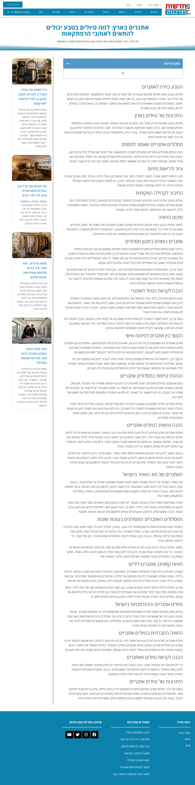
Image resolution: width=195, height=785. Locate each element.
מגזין (188, 745)
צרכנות (153, 12)
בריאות (122, 12)
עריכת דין (89, 12)
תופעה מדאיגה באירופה (137, 753)
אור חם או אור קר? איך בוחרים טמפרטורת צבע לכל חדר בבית (32, 190)
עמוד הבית (153, 5)
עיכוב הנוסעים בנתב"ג (137, 732)
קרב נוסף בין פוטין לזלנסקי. (135, 746)
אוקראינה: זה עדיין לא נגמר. (134, 739)
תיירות (72, 12)
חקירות (56, 12)
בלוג (128, 5)
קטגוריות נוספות (22, 12)
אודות (139, 5)
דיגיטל (106, 12)
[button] (67, 63)
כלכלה (138, 12)
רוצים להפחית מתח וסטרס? (135, 767)
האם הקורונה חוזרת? (138, 760)
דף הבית (134, 41)
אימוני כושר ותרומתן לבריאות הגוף (131, 774)
